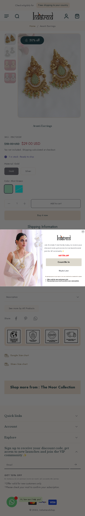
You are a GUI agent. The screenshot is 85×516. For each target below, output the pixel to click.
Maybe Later (64, 271)
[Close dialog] (83, 231)
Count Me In (64, 262)
